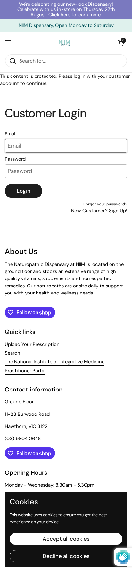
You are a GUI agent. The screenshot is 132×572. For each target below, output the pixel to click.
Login (23, 190)
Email (10, 134)
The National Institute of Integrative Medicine (54, 362)
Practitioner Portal (25, 370)
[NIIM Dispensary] (64, 42)
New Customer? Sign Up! (99, 210)
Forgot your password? (105, 204)
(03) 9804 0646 (23, 438)
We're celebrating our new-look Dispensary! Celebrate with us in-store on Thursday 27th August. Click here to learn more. (66, 9)
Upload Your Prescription (32, 344)
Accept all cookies (66, 538)
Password (15, 159)
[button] (120, 42)
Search (12, 353)
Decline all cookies (66, 556)
